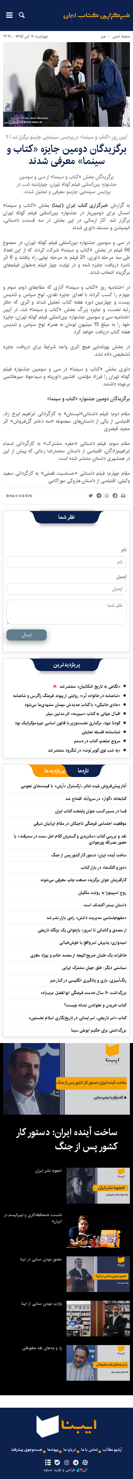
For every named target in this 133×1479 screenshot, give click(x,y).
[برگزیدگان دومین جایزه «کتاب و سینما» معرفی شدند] (66, 84)
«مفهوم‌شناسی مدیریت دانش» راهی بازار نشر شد (86, 917)
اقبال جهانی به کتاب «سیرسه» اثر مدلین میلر (83, 713)
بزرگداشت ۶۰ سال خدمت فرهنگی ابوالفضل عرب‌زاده (84, 992)
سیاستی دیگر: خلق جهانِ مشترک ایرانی (94, 967)
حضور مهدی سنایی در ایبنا (41, 1259)
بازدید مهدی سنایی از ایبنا (41, 1303)
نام (124, 550)
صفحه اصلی (121, 36)
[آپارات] (85, 1463)
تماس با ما (89, 1450)
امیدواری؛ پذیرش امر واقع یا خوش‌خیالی (93, 942)
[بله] (57, 1463)
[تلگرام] (76, 1463)
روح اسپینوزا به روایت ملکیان (102, 892)
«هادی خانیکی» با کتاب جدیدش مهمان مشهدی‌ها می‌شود (72, 704)
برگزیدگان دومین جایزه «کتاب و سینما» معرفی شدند (67, 155)
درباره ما (69, 1450)
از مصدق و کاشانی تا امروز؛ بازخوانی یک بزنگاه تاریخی (82, 930)
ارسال (27, 635)
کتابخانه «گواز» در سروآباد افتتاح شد (96, 798)
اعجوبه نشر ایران (48, 1170)
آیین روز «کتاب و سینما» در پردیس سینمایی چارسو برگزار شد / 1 (66, 137)
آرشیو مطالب (112, 1450)
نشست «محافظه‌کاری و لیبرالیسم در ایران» (33, 1217)
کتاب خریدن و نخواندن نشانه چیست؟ (95, 1005)
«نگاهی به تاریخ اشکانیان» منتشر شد (89, 686)
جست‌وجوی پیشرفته (26, 1450)
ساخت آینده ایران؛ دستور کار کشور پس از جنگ (89, 855)
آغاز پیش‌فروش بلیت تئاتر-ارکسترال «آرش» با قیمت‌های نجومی (74, 786)
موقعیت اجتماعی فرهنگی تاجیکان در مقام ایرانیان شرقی (80, 823)
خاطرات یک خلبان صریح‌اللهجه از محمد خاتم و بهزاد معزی (78, 955)
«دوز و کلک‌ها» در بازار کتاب (104, 867)
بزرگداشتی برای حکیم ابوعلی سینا (99, 1030)
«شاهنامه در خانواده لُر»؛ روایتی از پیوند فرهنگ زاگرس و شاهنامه (66, 695)
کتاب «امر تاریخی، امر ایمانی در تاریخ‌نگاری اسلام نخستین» (77, 1018)
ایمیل (121, 576)
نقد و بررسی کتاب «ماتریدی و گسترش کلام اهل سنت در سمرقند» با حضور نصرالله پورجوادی (70, 839)
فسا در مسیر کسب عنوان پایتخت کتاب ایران (91, 811)
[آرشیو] (48, 1463)
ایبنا (96, 20)
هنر (103, 36)
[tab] (83, 771)
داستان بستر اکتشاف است (105, 905)
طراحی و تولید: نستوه (59, 1470)
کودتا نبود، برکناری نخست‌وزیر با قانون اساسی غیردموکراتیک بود (67, 723)
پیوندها (52, 1450)
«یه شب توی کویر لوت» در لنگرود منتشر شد (84, 750)
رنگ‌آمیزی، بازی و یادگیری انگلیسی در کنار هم (88, 980)
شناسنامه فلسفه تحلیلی (101, 732)
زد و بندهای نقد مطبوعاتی (42, 1347)
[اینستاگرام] (66, 1463)
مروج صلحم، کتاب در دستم (97, 741)
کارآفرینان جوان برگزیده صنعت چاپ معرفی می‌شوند (83, 880)
